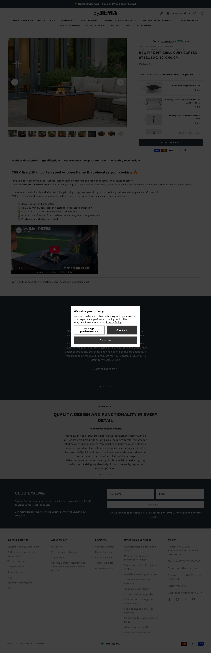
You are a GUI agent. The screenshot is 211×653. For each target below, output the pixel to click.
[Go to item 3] (32, 133)
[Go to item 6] (62, 133)
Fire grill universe (105, 552)
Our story (56, 546)
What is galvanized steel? (138, 632)
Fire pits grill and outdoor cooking (34, 20)
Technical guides (104, 562)
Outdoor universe (105, 546)
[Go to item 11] (111, 133)
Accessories (144, 25)
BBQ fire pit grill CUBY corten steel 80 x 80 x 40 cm (162, 49)
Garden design (189, 20)
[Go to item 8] (81, 133)
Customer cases (104, 568)
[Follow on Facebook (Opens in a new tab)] (169, 599)
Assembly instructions (19, 582)
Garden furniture (70, 25)
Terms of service (16, 561)
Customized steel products (120, 20)
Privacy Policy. (114, 322)
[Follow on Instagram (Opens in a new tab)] (177, 599)
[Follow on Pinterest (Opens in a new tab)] (185, 599)
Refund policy (15, 572)
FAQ (9, 577)
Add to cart (171, 142)
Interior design (95, 25)
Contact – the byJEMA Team (23, 546)
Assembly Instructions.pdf (74, 282)
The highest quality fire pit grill (160, 47)
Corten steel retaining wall (158, 20)
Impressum (57, 557)
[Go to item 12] (121, 133)
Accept (121, 330)
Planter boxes (89, 20)
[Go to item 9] (91, 133)
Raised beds (68, 20)
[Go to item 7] (72, 133)
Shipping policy (15, 566)
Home (141, 47)
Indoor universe (104, 557)
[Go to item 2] (22, 133)
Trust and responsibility (137, 588)
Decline (105, 340)
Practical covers (120, 25)
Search (11, 588)
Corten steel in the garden (139, 594)
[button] (178, 13)
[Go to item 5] (52, 133)
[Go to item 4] (42, 133)
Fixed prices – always (63, 552)
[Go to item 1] (12, 133)
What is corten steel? (136, 627)
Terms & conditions (176, 512)
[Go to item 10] (101, 133)
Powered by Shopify (34, 644)
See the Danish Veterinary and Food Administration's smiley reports (68, 566)
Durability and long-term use (140, 574)
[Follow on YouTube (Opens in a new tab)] (193, 599)
